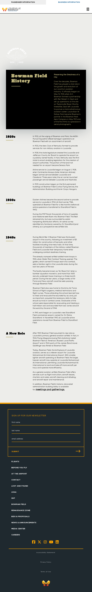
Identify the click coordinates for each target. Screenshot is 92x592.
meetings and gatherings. (50, 389)
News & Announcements (23, 522)
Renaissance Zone (20, 510)
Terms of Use (46, 571)
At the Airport (19, 474)
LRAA (14, 492)
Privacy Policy (45, 562)
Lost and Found (19, 486)
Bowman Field (18, 504)
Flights (15, 461)
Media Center (18, 529)
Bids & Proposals (20, 516)
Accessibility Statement (45, 552)
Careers (15, 535)
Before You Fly (19, 467)
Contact (15, 480)
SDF (13, 498)
